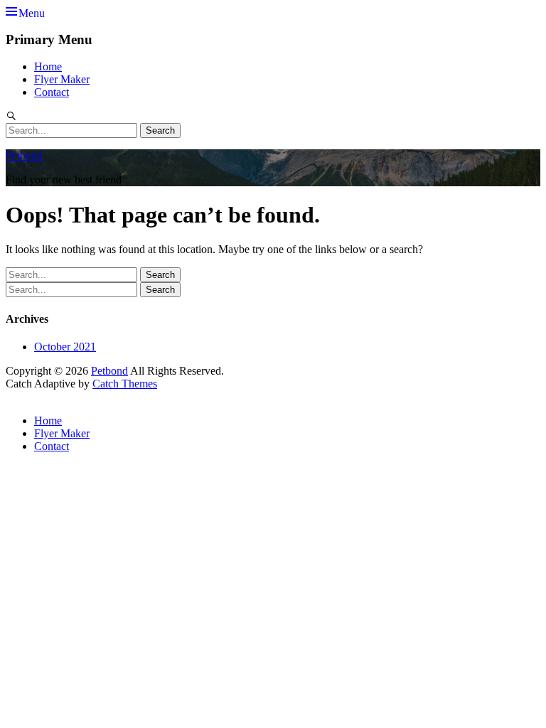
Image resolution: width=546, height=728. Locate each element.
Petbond (24, 155)
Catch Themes (124, 384)
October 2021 (65, 347)
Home (48, 66)
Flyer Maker (62, 79)
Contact (51, 92)
